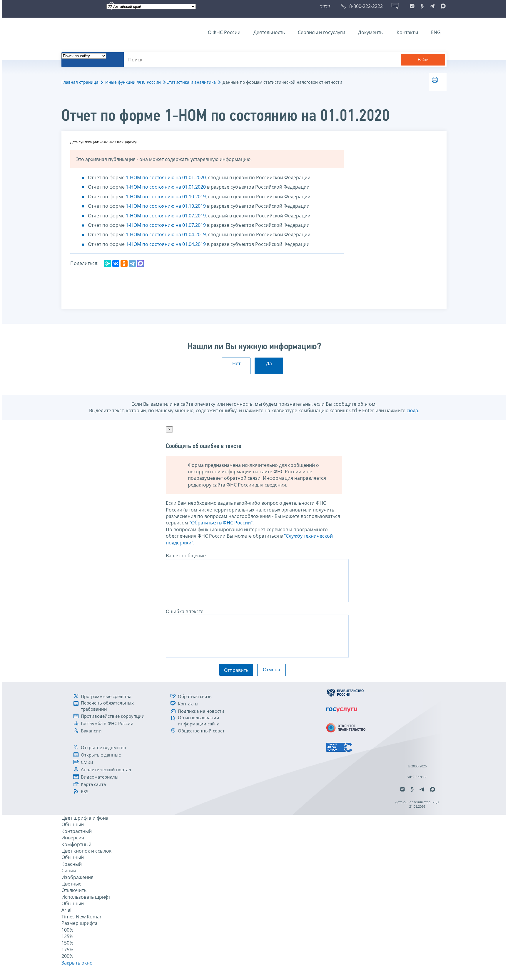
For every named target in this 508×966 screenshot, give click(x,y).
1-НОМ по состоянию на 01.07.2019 (166, 215)
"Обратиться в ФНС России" (221, 522)
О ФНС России (224, 32)
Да (269, 363)
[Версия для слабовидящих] (326, 6)
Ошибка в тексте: (185, 611)
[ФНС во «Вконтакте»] (412, 6)
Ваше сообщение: (186, 555)
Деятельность (269, 32)
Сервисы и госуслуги (321, 32)
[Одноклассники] (124, 263)
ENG (436, 32)
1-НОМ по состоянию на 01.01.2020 (166, 177)
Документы (371, 32)
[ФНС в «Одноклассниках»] (422, 6)
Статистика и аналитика (191, 82)
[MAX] (140, 263)
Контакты (407, 32)
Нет (236, 363)
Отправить (236, 670)
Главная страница (79, 82)
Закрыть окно (77, 963)
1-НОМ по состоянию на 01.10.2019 (166, 196)
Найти (423, 60)
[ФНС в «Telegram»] (432, 6)
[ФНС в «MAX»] (442, 6)
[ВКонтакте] (115, 263)
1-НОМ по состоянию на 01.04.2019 (166, 234)
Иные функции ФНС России (133, 82)
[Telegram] (132, 263)
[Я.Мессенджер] (107, 263)
